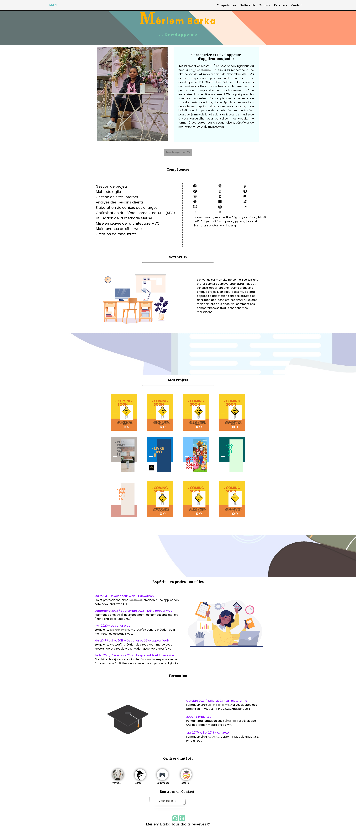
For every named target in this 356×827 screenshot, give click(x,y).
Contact (296, 5)
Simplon (230, 721)
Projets (264, 5)
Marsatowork (119, 630)
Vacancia (148, 659)
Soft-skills (247, 5)
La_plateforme (200, 70)
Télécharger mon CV (178, 152)
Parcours (280, 5)
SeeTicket (135, 600)
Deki (120, 615)
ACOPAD (213, 737)
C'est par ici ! (167, 800)
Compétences (226, 5)
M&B (53, 5)
